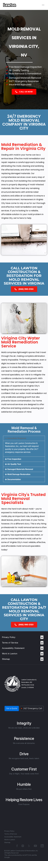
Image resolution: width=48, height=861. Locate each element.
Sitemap (6, 659)
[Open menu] (43, 5)
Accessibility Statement (13, 648)
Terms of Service (10, 642)
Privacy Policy (8, 637)
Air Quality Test (14, 464)
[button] (24, 438)
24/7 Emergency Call (32, 708)
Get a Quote (11, 708)
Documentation (14, 479)
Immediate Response (16, 438)
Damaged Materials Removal (20, 469)
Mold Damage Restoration (18, 474)
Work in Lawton (9, 653)
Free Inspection (14, 459)
